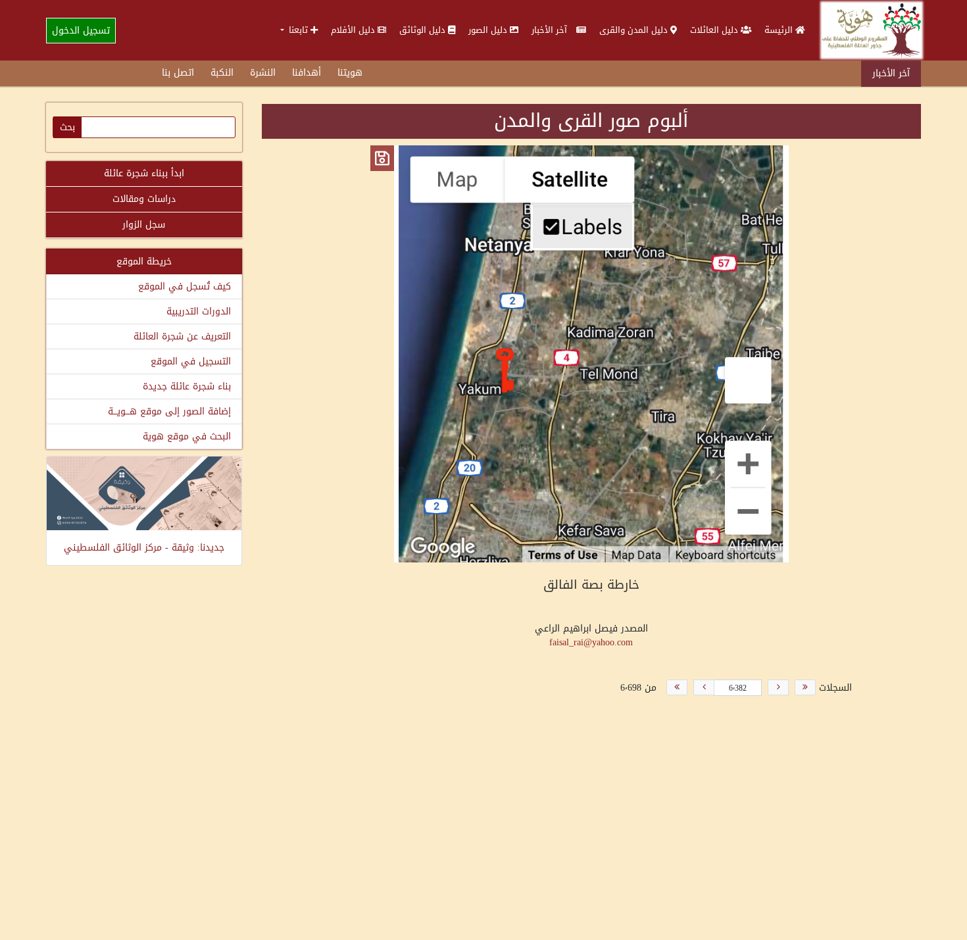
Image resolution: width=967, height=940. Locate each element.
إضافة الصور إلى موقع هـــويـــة (169, 411)
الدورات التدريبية (198, 311)
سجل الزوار (143, 225)
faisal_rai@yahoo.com (591, 642)
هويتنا (349, 73)
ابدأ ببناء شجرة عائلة (144, 173)
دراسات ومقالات (144, 199)
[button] (299, 30)
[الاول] (805, 687)
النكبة (222, 73)
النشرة (263, 73)
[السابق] (778, 687)
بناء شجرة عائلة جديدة (187, 386)
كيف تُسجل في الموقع (184, 286)
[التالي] (703, 687)
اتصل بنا (178, 73)
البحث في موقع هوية (187, 436)
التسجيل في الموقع (191, 361)
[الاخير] (676, 687)
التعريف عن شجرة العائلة (182, 336)
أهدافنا (306, 73)
